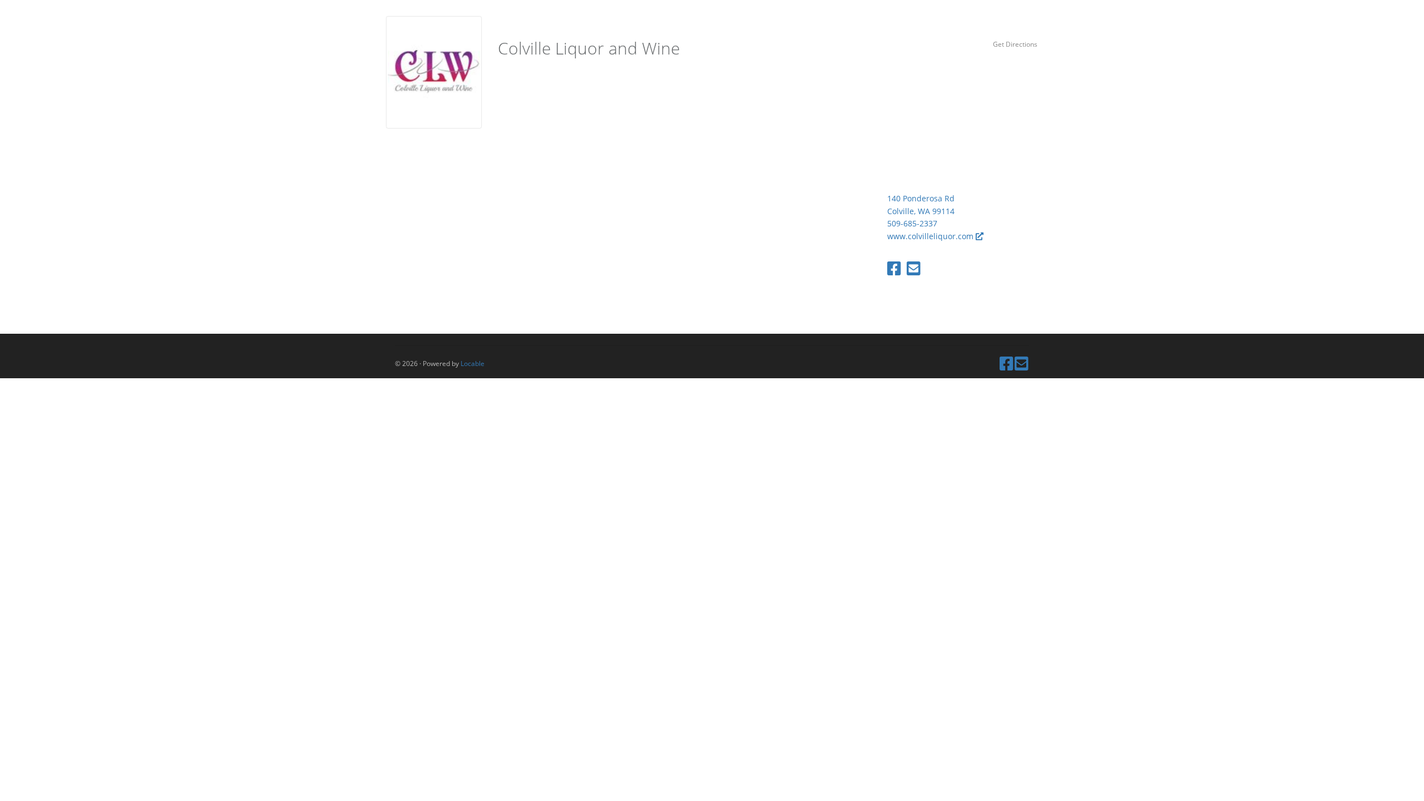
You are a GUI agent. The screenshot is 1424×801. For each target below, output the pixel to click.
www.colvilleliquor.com (931, 236)
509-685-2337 (912, 223)
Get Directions (1015, 43)
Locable (472, 363)
